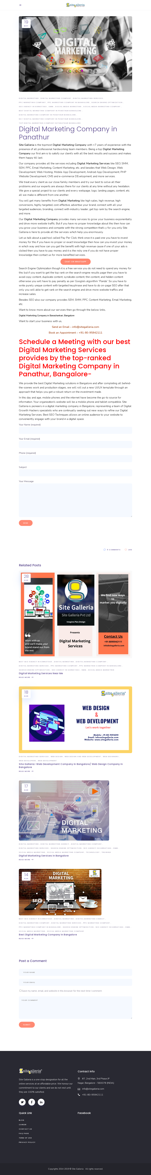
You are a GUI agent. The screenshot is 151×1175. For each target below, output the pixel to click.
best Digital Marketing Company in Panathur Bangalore (50, 110)
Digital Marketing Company (56, 98)
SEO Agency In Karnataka (33, 106)
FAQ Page (24, 1133)
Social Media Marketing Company (101, 106)
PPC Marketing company (32, 102)
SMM (51, 106)
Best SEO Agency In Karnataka (35, 661)
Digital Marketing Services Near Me (41, 673)
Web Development (47, 760)
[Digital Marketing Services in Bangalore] (64, 839)
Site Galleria (78, 1168)
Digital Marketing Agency (55, 844)
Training (106, 852)
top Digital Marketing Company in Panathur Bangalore (50, 123)
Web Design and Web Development (83, 756)
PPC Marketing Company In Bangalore (69, 102)
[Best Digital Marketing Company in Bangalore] (60, 914)
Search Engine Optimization (106, 102)
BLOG (21, 1120)
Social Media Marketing (68, 106)
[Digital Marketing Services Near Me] (75, 657)
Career (22, 1124)
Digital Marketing (29, 98)
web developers (27, 760)
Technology (93, 852)
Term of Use (25, 1138)
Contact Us (25, 1129)
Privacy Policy (27, 1142)
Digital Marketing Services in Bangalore (44, 855)
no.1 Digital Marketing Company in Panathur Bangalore (50, 119)
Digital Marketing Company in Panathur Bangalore (47, 115)
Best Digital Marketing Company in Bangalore (48, 934)
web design (57, 756)
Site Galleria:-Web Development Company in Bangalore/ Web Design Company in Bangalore (71, 765)
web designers (111, 756)
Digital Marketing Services (88, 98)
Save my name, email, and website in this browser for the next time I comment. (62, 991)
